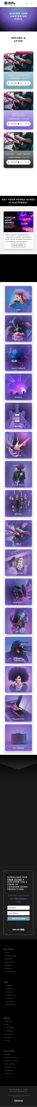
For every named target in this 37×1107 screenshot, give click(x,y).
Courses (8, 968)
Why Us (10, 992)
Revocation (10, 1067)
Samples (8, 965)
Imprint (8, 1073)
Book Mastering (18, 850)
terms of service (19, 1096)
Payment (9, 1070)
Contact (9, 1021)
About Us (11, 988)
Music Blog (18, 817)
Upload (8, 1037)
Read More (18, 245)
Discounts (11, 1004)
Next (18, 188)
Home (9, 985)
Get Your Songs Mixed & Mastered (18, 201)
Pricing (10, 1001)
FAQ (7, 1024)
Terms (7, 1054)
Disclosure (10, 1064)
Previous (18, 175)
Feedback (9, 1031)
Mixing (8, 959)
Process (10, 998)
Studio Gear (10, 955)
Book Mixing (18, 833)
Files (7, 1040)
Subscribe (9, 1027)
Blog (7, 952)
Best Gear (18, 800)
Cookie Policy (11, 1060)
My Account (10, 971)
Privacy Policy (12, 1057)
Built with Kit (19, 929)
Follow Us (11, 995)
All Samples (18, 182)
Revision (9, 1034)
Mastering (9, 962)
